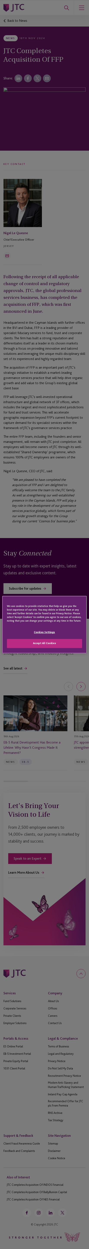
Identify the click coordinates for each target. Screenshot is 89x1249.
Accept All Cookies (44, 643)
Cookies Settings (44, 632)
